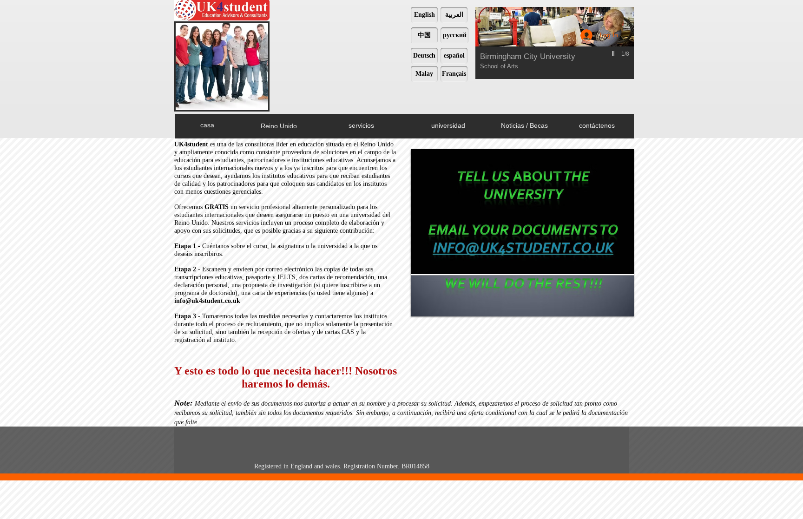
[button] (553, 43)
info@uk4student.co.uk (207, 300)
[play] (614, 53)
